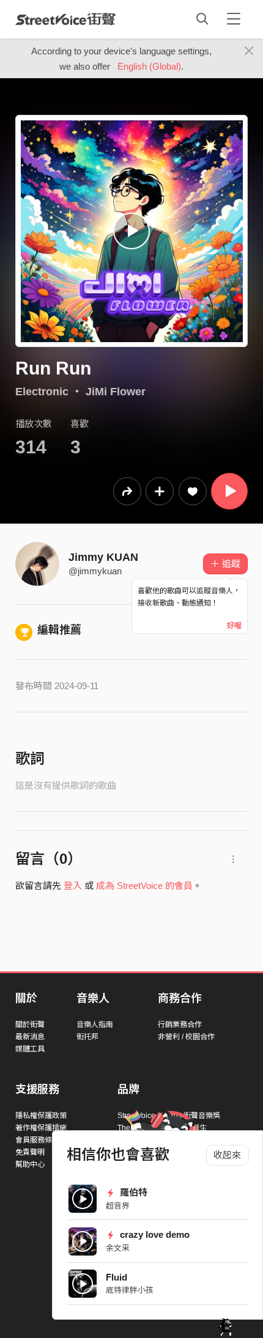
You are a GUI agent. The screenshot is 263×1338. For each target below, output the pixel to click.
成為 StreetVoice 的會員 (144, 885)
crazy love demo (153, 1234)
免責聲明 (30, 1152)
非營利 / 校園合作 (186, 1037)
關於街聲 (30, 1024)
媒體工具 (30, 1049)
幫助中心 (30, 1164)
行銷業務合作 (180, 1024)
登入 (73, 885)
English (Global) (149, 66)
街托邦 (87, 1037)
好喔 (234, 625)
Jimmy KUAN (103, 557)
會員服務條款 (37, 1140)
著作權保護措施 (41, 1128)
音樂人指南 (94, 1024)
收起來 (227, 1155)
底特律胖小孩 (130, 1290)
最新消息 (30, 1037)
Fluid (116, 1277)
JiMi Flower (116, 392)
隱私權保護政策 (41, 1115)
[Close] (249, 51)
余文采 (118, 1247)
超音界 (118, 1205)
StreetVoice (65, 19)
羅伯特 (132, 1192)
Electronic (42, 392)
